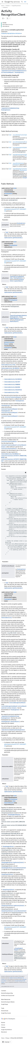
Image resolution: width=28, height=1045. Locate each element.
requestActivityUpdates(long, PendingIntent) (17, 277)
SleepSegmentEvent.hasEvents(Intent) (12, 862)
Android (3, 1022)
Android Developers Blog (7, 993)
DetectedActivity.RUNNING (12, 384)
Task (6, 232)
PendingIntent (16, 164)
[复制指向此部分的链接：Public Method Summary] (19, 131)
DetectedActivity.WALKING (12, 387)
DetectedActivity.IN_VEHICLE (10, 368)
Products (8, 5)
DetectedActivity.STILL (8, 364)
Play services (15, 2)
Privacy (7, 1038)
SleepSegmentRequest (14, 814)
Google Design (4, 1004)
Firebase (3, 1027)
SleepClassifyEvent (7, 874)
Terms (2, 1038)
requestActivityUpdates (18, 163)
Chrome (3, 1025)
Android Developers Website (7, 1002)
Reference (5, 7)
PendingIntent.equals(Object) (17, 280)
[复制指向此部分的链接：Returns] (7, 230)
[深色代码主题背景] (25, 472)
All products (4, 1032)
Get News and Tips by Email (7, 995)
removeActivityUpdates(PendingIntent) (13, 729)
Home (2, 5)
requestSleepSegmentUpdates (20, 168)
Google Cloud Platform (6, 1029)
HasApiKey (4, 33)
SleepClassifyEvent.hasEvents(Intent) (12, 905)
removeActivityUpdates (18, 142)
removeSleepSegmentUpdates (20, 147)
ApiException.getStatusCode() (13, 237)
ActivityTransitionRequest (13, 397)
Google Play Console (6, 1013)
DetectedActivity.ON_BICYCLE (13, 389)
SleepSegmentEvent (8, 846)
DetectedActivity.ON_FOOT (12, 382)
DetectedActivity (6, 617)
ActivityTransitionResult (9, 441)
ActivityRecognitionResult (17, 702)
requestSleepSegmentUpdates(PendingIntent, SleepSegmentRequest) (18, 317)
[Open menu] (2, 2)
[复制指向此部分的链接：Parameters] (9, 220)
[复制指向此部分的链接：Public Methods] (15, 184)
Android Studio (4, 1010)
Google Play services (16, 5)
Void (10, 134)
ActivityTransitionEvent (8, 448)
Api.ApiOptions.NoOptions (14, 33)
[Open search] (22, 2)
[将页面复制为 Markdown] (7, 18)
